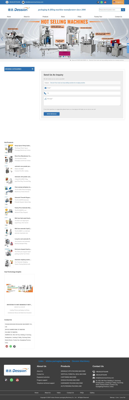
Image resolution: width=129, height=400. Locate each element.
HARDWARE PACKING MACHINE (15, 111)
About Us (27, 16)
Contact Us (118, 16)
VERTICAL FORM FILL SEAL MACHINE (17, 73)
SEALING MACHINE (11, 125)
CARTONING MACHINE (12, 108)
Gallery (92, 392)
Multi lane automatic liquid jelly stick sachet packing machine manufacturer (23, 228)
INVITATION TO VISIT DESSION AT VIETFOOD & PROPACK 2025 (19, 304)
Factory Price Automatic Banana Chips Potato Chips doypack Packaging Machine (23, 207)
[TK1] (98, 2)
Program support (42, 380)
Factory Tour (98, 16)
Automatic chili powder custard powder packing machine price (23, 176)
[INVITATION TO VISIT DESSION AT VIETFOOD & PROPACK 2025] (19, 288)
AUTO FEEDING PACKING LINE (15, 118)
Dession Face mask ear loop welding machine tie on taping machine (67, 82)
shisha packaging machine (58, 361)
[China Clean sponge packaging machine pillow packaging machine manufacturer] (8, 190)
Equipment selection (43, 377)
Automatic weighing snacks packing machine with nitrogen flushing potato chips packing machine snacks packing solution (23, 259)
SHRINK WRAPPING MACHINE (14, 132)
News (63, 16)
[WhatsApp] (101, 2)
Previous (5, 291)
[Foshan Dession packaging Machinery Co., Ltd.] (17, 370)
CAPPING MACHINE (11, 80)
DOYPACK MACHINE (11, 87)
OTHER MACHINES (81, 60)
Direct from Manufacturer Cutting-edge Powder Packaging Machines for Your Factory (23, 156)
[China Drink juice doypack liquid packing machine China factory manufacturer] (8, 252)
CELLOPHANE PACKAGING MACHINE (16, 115)
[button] (61, 56)
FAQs (79, 16)
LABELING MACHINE (12, 83)
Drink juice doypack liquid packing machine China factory (23, 249)
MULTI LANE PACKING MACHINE (15, 90)
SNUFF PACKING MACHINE (14, 104)
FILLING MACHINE (11, 76)
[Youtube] (105, 2)
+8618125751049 (14, 2)
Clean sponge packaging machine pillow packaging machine (23, 187)
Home (9, 16)
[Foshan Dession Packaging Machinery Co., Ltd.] (19, 9)
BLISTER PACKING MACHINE (14, 122)
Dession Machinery (81, 361)
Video (59, 392)
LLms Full (122, 397)
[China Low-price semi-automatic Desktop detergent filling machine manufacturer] (8, 242)
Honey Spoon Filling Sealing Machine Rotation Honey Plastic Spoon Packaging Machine (23, 145)
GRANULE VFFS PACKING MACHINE (73, 371)
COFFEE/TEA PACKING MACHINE (15, 97)
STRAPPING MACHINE (12, 129)
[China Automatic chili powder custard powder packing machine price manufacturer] (8, 180)
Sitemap (112, 397)
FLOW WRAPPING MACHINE (14, 94)
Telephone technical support (45, 383)
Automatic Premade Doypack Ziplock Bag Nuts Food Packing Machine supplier (23, 197)
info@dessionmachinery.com (34, 2)
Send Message (52, 114)
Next (33, 291)
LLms (117, 397)
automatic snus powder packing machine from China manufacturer (23, 166)
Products (45, 16)
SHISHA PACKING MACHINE (14, 101)
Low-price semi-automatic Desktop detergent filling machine (23, 239)
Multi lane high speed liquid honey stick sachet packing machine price (23, 218)
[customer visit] (64, 38)
